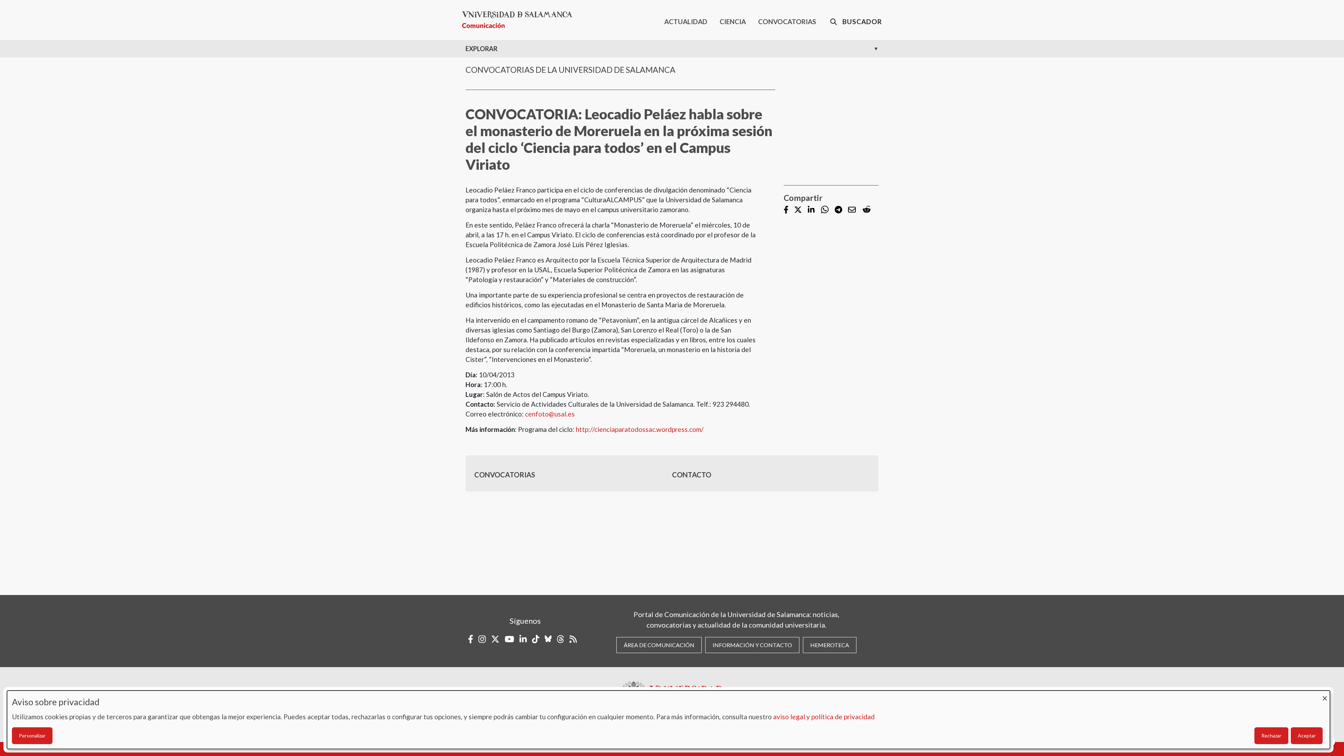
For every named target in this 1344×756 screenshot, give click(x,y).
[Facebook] (786, 210)
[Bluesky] (548, 639)
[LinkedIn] (811, 210)
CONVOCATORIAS (787, 22)
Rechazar (1271, 735)
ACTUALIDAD (685, 22)
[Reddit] (867, 209)
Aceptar (1307, 735)
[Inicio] (520, 19)
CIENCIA (733, 22)
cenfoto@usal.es (550, 414)
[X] (798, 210)
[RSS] (573, 639)
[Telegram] (838, 210)
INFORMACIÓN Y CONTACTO (752, 645)
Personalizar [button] (32, 735)
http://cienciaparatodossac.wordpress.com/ (640, 429)
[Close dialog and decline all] (1325, 695)
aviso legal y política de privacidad (824, 717)
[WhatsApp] (825, 209)
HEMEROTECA (829, 645)
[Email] (852, 210)
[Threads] (560, 639)
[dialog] (668, 720)
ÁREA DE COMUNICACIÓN (659, 645)
